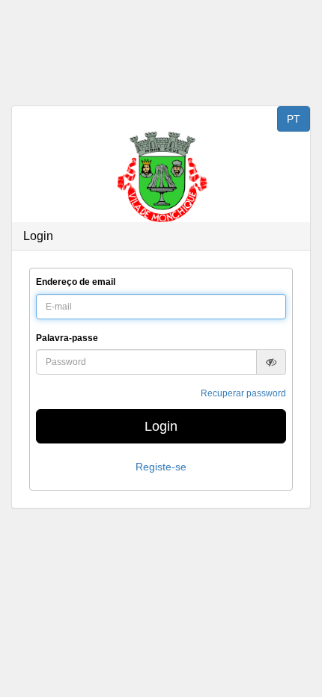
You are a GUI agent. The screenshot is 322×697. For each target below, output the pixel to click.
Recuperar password (243, 393)
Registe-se (161, 467)
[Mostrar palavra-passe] (271, 362)
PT (293, 119)
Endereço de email (75, 282)
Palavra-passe (67, 338)
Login (161, 426)
